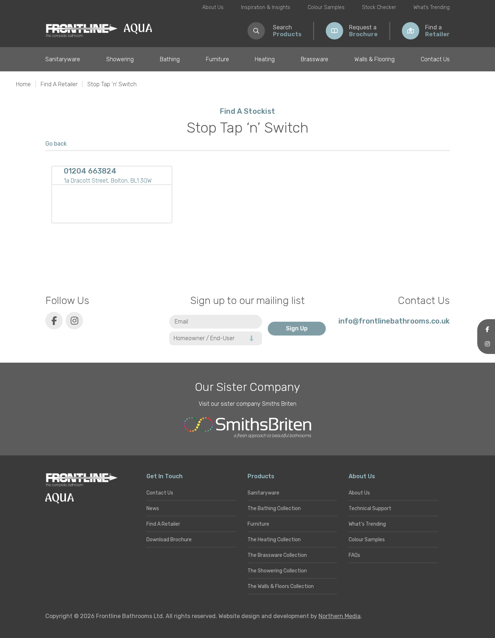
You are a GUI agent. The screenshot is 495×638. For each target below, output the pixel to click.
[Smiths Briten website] (247, 427)
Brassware (314, 59)
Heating (265, 59)
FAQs (354, 555)
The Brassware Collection (277, 555)
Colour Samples (326, 7)
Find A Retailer (59, 84)
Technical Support (370, 508)
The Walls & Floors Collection (281, 586)
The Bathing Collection (274, 508)
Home (23, 84)
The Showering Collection (277, 571)
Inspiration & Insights (265, 7)
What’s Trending (431, 7)
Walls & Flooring (374, 59)
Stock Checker (379, 7)
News (152, 508)
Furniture (217, 59)
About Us (213, 7)
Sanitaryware (62, 59)
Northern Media (340, 616)
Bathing (170, 59)
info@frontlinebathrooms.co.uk (394, 321)
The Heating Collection (274, 540)
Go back (56, 143)
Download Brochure (169, 540)
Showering (120, 59)
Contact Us (435, 59)
